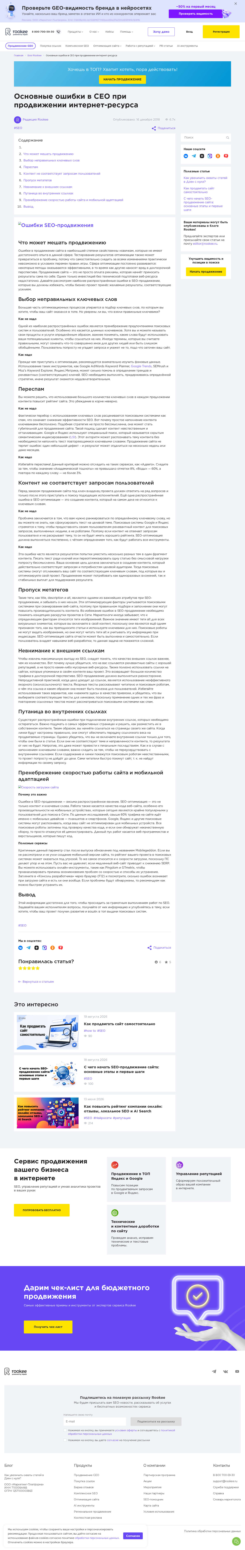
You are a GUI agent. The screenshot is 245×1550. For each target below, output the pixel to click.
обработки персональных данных (97, 1538)
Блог (8, 1465)
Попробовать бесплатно (42, 1210)
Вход (189, 31)
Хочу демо (161, 31)
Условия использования (158, 1511)
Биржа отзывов (84, 1487)
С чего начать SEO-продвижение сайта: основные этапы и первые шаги (203, 204)
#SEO (18, 128)
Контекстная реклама (88, 1517)
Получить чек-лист (48, 1327)
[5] (38, 968)
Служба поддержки (226, 1487)
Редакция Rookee (35, 119)
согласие (113, 1440)
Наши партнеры (153, 1493)
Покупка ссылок (50, 45)
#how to (90, 1030)
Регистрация (221, 31)
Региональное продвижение (92, 1511)
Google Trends (141, 366)
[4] (33, 968)
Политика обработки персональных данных (212, 1531)
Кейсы (109, 31)
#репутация (122, 1118)
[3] (29, 968)
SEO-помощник (153, 1499)
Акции (147, 1481)
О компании (154, 1465)
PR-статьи (166, 45)
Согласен (133, 1536)
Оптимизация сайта (106, 45)
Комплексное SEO (77, 45)
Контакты (221, 1465)
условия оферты (126, 1430)
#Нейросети (103, 1118)
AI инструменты (187, 45)
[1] (20, 968)
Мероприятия (152, 1487)
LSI (72, 437)
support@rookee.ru (225, 1481)
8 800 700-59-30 (43, 31)
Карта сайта (151, 1505)
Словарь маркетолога (227, 1499)
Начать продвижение (122, 79)
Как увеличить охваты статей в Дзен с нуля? (205, 179)
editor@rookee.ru (205, 243)
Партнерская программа (159, 1475)
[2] (25, 968)
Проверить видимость (196, 13)
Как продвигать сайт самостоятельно (119, 1024)
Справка (218, 1493)
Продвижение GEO (86, 1475)
